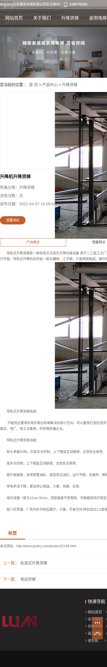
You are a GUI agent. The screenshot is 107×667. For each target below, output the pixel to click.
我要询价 (12, 220)
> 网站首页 (94, 612)
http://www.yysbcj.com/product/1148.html (46, 546)
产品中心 (50, 84)
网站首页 (14, 18)
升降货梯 (70, 18)
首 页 (33, 84)
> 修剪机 (91, 640)
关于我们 (42, 18)
